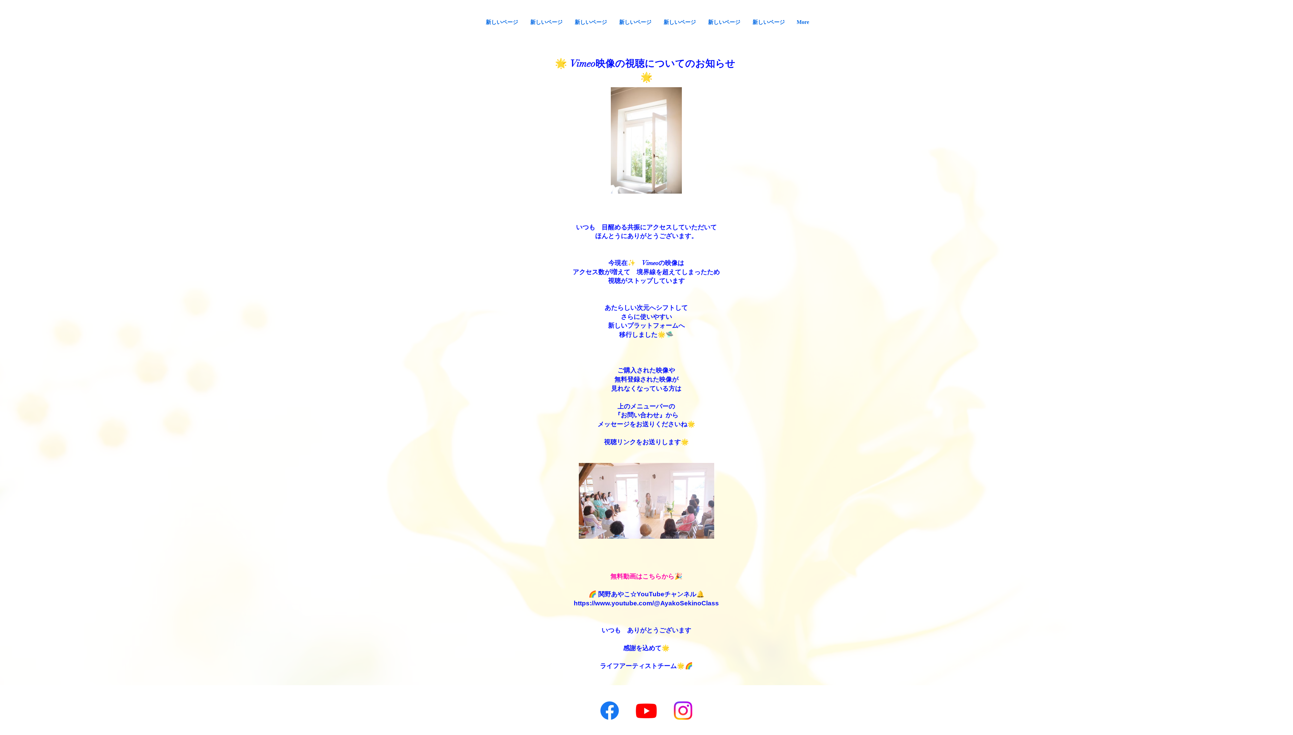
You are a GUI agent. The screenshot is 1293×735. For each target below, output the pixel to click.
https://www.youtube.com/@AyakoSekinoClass (646, 603)
